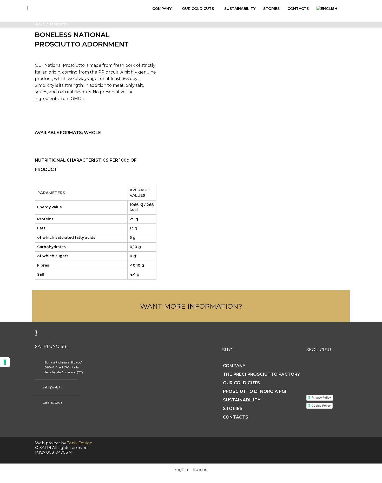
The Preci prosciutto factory (261, 374)
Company (162, 8)
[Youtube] (341, 368)
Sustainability (239, 8)
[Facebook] (321, 368)
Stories (271, 8)
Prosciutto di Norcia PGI (254, 391)
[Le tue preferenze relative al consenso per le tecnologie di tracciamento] (5, 362)
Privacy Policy (321, 397)
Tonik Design (79, 442)
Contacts (298, 8)
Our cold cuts (198, 8)
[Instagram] (311, 368)
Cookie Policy (321, 405)
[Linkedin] (331, 368)
